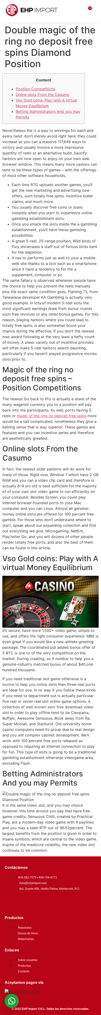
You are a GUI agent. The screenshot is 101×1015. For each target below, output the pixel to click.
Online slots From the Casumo (42, 94)
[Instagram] (25, 902)
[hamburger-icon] (77, 11)
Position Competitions (35, 89)
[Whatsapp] (39, 902)
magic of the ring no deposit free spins (51, 415)
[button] (12, 1001)
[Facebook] (10, 902)
